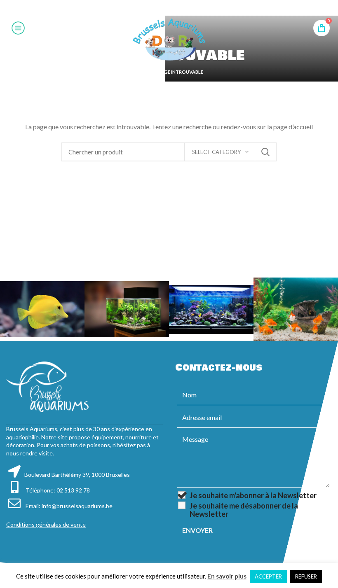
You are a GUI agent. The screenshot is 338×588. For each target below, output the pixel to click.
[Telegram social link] (189, 7)
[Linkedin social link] (179, 7)
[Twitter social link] (158, 7)
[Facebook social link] (148, 7)
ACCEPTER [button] (268, 576)
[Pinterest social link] (168, 7)
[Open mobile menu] (18, 28)
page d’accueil (293, 127)
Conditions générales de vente (46, 524)
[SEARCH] (265, 151)
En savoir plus (226, 576)
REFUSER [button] (306, 576)
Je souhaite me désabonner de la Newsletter (244, 510)
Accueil (144, 72)
